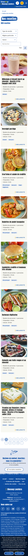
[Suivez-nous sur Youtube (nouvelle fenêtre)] (13, 509)
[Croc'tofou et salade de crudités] (14, 160)
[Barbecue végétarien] (14, 300)
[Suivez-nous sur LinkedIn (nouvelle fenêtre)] (8, 509)
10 (18, 443)
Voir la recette (20, 99)
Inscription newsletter (15, 469)
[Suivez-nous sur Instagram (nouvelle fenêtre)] (18, 509)
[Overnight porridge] (14, 114)
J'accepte (19, 553)
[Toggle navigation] (26, 4)
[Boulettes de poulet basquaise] (14, 207)
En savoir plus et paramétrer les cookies (14, 549)
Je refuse (8, 553)
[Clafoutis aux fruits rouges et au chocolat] (14, 346)
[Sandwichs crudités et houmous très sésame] (14, 253)
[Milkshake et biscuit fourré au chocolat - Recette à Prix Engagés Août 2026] (14, 65)
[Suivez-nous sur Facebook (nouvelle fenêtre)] (3, 509)
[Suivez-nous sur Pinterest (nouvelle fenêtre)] (23, 509)
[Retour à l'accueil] (4, 2)
